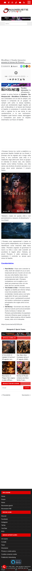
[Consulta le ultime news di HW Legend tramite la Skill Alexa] (16, 562)
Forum (3, 499)
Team (3, 545)
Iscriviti (27, 387)
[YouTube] (20, 2)
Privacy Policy (10, 569)
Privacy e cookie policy (8, 551)
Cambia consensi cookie (9, 554)
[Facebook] (8, 2)
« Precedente (5, 395)
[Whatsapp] (24, 66)
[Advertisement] (16, 42)
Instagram (4, 522)
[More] (29, 66)
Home (3, 496)
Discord (3, 516)
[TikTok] (16, 2)
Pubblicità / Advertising (8, 557)
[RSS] (24, 2)
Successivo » (26, 395)
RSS (2, 531)
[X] (27, 66)
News (3, 502)
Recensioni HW (6, 508)
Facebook (4, 519)
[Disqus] (16, 421)
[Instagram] (12, 2)
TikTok (3, 525)
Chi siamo (4, 539)
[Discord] (5, 2)
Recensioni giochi (7, 505)
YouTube (4, 528)
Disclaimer (4, 548)
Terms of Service (22, 569)
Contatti (3, 542)
